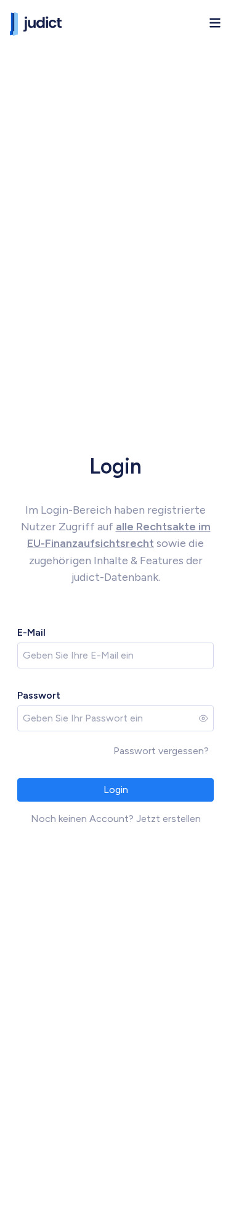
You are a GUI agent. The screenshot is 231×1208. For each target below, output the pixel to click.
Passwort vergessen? (161, 751)
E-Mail (31, 632)
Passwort (38, 695)
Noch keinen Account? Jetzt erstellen (116, 818)
